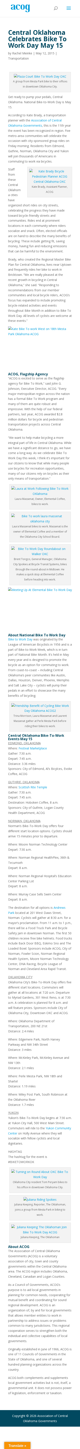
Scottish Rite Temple (33, 787)
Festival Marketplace (33, 748)
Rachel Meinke (22, 53)
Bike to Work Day (20, 639)
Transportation (18, 58)
